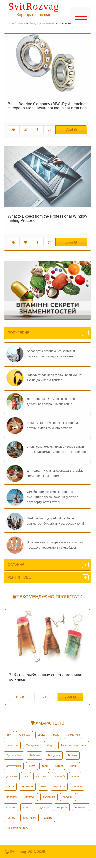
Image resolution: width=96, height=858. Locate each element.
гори (45, 765)
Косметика (73, 734)
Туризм (72, 755)
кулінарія (27, 786)
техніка (10, 817)
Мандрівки (32, 745)
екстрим (41, 776)
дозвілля (11, 776)
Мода (50, 745)
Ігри (8, 734)
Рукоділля (54, 755)
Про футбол (13, 755)
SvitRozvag (33, 6)
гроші (73, 765)
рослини (68, 796)
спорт (26, 807)
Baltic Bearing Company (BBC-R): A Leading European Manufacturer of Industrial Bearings (47, 106)
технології (81, 807)
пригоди (30, 796)
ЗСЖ (55, 734)
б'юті (32, 765)
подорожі (11, 796)
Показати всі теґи (17, 827)
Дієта (41, 734)
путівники (49, 796)
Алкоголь (24, 734)
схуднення (43, 807)
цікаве (48, 817)
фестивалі (29, 817)
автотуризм (13, 765)
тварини (62, 807)
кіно (43, 786)
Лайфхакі (12, 745)
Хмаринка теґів (42, 23)
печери (77, 786)
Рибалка (34, 755)
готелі (59, 765)
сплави (10, 807)
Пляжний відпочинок (73, 745)
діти (26, 776)
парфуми (59, 786)
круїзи (10, 786)
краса (75, 776)
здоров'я (59, 776)
